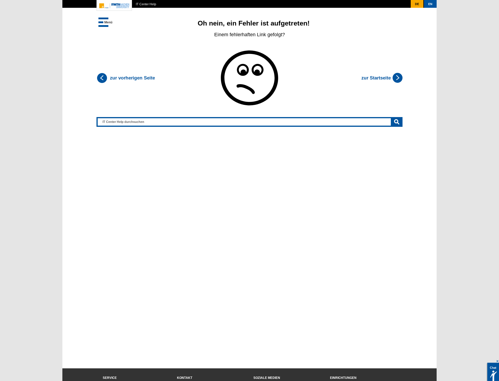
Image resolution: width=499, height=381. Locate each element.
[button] (105, 22)
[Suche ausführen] (397, 122)
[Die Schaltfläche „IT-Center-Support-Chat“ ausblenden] (497, 361)
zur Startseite (376, 77)
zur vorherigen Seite (132, 77)
